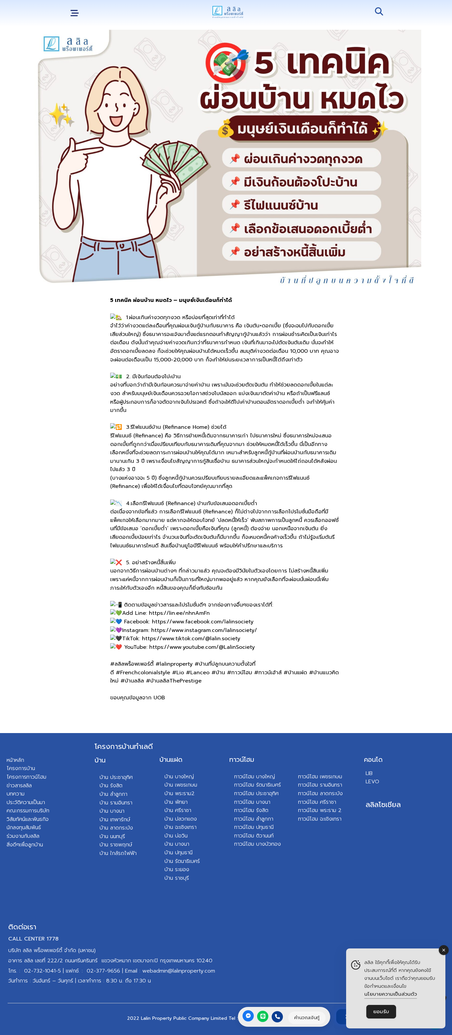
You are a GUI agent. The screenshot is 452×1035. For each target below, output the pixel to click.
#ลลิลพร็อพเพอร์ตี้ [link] (132, 664)
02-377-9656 (103, 971)
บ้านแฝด (170, 759)
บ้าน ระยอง (176, 869)
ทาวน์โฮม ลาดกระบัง (320, 793)
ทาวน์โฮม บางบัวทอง (257, 844)
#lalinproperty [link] (174, 664)
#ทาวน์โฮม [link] (239, 673)
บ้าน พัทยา (176, 802)
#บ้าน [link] (218, 673)
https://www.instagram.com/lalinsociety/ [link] (204, 630)
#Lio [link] (178, 673)
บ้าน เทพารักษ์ (115, 820)
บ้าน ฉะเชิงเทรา (180, 827)
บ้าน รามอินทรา (116, 803)
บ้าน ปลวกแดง (180, 819)
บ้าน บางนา (112, 811)
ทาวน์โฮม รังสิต (251, 810)
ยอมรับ (381, 1011)
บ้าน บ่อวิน (176, 836)
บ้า (102, 853)
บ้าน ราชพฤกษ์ (116, 845)
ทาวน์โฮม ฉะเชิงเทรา (319, 819)
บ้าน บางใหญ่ (179, 777)
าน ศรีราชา (179, 810)
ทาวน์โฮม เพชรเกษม (320, 777)
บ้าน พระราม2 (179, 793)
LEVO (372, 782)
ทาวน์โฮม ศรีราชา (317, 802)
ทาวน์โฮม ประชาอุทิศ (256, 793)
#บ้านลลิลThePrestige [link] (174, 681)
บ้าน (100, 760)
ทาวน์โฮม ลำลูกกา (253, 819)
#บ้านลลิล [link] (132, 681)
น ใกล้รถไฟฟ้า (121, 853)
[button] (74, 13)
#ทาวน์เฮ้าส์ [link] (268, 673)
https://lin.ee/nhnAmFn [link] (179, 613)
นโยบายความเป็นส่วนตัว (390, 994)
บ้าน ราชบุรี (176, 878)
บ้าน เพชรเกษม (180, 785)
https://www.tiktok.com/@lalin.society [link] (191, 639)
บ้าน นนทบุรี (112, 836)
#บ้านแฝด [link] (295, 673)
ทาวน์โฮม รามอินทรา (320, 785)
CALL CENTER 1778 (33, 939)
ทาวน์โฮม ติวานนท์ (254, 836)
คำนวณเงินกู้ (307, 1017)
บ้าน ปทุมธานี (178, 853)
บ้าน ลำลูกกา (113, 794)
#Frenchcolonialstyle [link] (143, 673)
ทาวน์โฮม (241, 759)
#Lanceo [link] (197, 673)
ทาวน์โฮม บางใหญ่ (254, 777)
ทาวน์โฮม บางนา (252, 802)
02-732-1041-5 (42, 971)
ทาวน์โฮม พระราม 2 (319, 810)
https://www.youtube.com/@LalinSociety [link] (202, 647)
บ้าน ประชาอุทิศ (116, 777)
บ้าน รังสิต (111, 786)
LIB (369, 773)
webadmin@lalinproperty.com (178, 971)
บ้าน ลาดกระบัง (116, 828)
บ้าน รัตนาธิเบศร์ (182, 861)
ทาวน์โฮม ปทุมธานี (254, 827)
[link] (202, 622)
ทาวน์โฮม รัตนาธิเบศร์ (257, 785)
